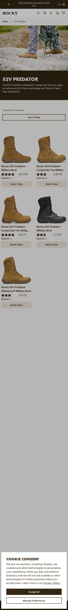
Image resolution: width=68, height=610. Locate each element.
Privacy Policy (51, 583)
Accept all (34, 592)
